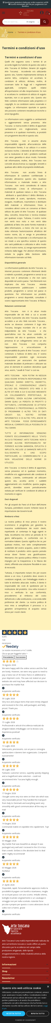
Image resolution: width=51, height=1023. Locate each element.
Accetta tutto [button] (13, 1013)
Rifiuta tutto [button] (37, 1013)
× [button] (48, 987)
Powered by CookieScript (25, 1020)
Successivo (21, 657)
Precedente (8, 657)
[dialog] (25, 1003)
